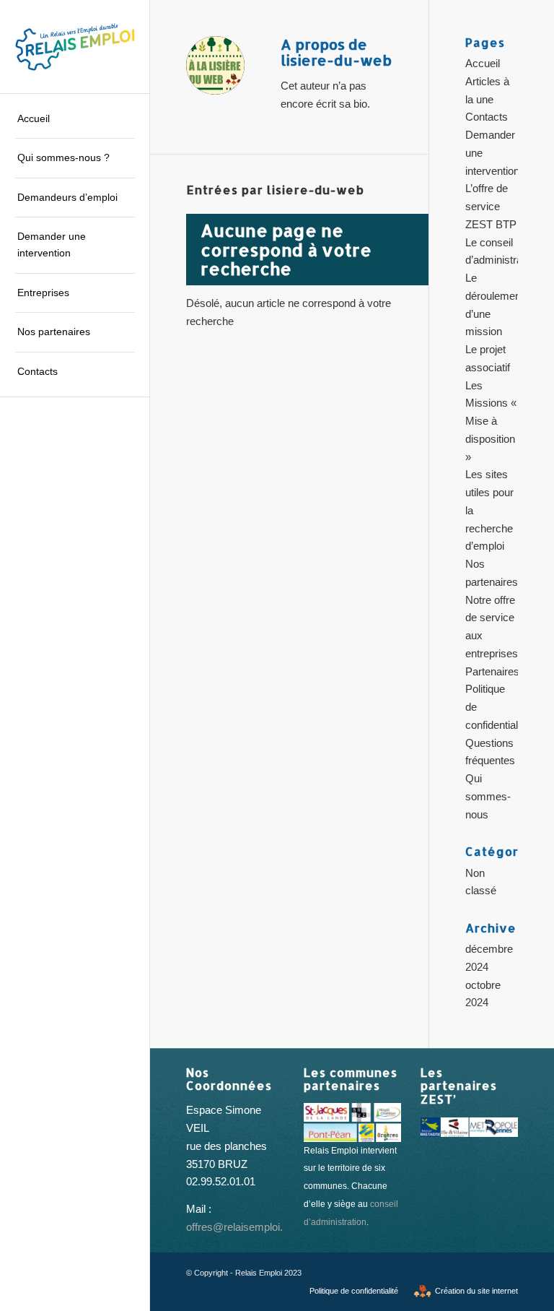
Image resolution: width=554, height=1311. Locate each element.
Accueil (482, 63)
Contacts (486, 117)
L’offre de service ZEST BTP (490, 206)
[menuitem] (75, 119)
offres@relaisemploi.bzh (243, 1227)
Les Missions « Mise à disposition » (490, 421)
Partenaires (492, 671)
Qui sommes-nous (488, 796)
